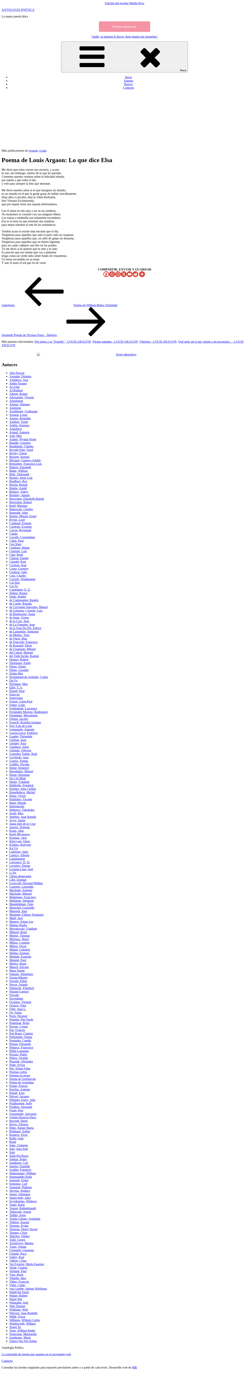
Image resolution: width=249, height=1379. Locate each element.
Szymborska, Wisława (23, 1201)
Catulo (13, 533)
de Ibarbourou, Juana (22, 614)
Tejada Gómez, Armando (24, 1218)
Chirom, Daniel (18, 558)
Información (16, 806)
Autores (128, 80)
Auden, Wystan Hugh (22, 439)
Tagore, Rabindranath (22, 1208)
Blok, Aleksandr (19, 474)
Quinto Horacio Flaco (22, 1117)
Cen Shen (15, 544)
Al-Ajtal (14, 387)
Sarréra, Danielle (19, 1166)
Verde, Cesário (18, 1267)
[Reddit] (135, 274)
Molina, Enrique (19, 953)
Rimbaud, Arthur (19, 1131)
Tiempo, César (18, 1232)
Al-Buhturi (16, 390)
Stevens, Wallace (19, 1190)
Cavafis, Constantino (22, 537)
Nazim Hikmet (18, 977)
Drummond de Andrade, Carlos (28, 677)
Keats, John (16, 830)
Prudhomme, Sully (20, 1103)
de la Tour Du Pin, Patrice (25, 628)
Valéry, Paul (16, 1257)
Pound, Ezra (17, 1093)
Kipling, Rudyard (20, 844)
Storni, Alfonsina (19, 1194)
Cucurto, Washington (22, 579)
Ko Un (13, 848)
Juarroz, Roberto (19, 827)
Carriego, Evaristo (20, 526)
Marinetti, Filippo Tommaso (26, 914)
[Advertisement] (124, 120)
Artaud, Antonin (19, 432)
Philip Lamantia (19, 1051)
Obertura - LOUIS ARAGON (158, 341)
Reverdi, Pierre (18, 1121)
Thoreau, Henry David (23, 1229)
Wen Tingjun (17, 1306)
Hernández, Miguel (21, 771)
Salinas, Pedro (18, 1159)
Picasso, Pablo (18, 1054)
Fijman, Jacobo (18, 719)
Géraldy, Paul (17, 743)
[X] (124, 274)
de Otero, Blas (18, 638)
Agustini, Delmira (20, 376)
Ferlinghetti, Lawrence (23, 708)
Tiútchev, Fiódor (19, 1236)
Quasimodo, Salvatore (23, 1114)
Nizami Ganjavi (19, 991)
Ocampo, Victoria (20, 1002)
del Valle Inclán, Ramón (24, 656)
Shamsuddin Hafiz (20, 1176)
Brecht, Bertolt (18, 484)
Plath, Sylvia (17, 1065)
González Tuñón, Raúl (23, 754)
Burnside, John (18, 512)
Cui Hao (14, 582)
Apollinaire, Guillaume (23, 411)
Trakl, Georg (17, 1239)
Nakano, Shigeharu (21, 974)
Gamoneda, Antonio (21, 729)
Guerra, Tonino (18, 761)
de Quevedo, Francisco (23, 642)
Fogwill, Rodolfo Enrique (25, 722)
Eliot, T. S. (16, 687)
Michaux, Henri (19, 939)
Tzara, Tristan (17, 1246)
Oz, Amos (15, 1012)
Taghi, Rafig (17, 1204)
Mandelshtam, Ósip (21, 904)
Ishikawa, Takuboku (21, 809)
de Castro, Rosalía (20, 603)
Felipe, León (17, 705)
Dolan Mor (16, 673)
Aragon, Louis (37, 150)
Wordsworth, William (22, 1323)
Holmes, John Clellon (22, 788)
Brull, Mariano (18, 505)
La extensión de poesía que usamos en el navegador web (36, 1354)
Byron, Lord (17, 519)
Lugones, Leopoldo (21, 886)
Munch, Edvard (19, 967)
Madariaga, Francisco (22, 897)
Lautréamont (17, 858)
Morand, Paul (17, 960)
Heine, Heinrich (19, 767)
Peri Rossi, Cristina (21, 1033)
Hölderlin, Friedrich (21, 785)
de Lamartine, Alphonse (24, 631)
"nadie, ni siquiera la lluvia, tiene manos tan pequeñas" (124, 36)
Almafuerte (16, 401)
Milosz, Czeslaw (19, 942)
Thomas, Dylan (18, 1225)
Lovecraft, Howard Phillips (26, 883)
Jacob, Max (16, 813)
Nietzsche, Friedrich (21, 988)
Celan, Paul (16, 540)
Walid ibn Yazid (19, 1292)
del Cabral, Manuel (21, 652)
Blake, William (18, 470)
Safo (12, 1152)
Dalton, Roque (18, 593)
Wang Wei (15, 1299)
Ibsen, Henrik (17, 802)
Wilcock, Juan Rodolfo (23, 1313)
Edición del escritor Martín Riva (124, 3)
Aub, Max (15, 435)
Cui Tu (13, 586)
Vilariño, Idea (17, 1278)
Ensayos (14, 694)
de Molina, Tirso (19, 635)
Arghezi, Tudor (18, 421)
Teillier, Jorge (17, 1215)
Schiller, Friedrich (20, 1169)
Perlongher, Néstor (20, 1037)
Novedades (16, 998)
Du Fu (13, 680)
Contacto (128, 87)
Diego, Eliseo (17, 666)
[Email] (129, 274)
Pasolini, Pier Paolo (21, 1019)
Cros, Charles (17, 575)
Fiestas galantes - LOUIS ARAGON (115, 341)
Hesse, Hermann (19, 774)
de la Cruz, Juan (19, 621)
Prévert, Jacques (19, 1096)
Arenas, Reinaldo (20, 418)
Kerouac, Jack (18, 837)
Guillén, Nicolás (19, 764)
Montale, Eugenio (20, 956)
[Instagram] (118, 274)
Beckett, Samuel (19, 456)
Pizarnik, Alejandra (21, 1061)
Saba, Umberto (18, 1145)
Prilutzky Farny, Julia (22, 1100)
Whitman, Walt (18, 1309)
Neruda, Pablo (18, 981)
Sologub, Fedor (18, 1180)
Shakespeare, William (22, 1173)
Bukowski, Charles (21, 509)
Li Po (12, 872)
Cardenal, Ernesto (20, 523)
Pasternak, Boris (19, 1023)
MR (134, 1367)
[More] (142, 274)
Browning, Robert (20, 502)
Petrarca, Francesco (21, 1047)
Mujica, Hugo (17, 963)
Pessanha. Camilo (20, 1040)
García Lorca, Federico (23, 733)
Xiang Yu (15, 1327)
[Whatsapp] (112, 274)
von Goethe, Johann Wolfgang (28, 1288)
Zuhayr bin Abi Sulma (23, 1341)
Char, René (16, 554)
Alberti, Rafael (18, 394)
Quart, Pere (16, 1110)
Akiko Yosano (18, 383)
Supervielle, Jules (20, 1197)
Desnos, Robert (18, 659)
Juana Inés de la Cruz (22, 823)
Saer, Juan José (18, 1148)
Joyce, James (17, 820)
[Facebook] (106, 274)
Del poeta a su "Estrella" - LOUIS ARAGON (63, 341)
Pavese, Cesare (18, 1026)
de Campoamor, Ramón (24, 600)
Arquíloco (15, 428)
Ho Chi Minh (17, 778)
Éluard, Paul (17, 691)
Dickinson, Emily (20, 663)
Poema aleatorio (124, 27)
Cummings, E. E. (20, 589)
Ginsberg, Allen (19, 747)
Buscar (128, 84)
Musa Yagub (17, 970)
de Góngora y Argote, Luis (25, 610)
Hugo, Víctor (17, 795)
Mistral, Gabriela (19, 949)
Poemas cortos (18, 1072)
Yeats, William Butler (22, 1330)
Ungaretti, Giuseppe (21, 1250)
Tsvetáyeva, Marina (21, 1243)
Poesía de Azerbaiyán (22, 1079)
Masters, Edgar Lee (21, 921)
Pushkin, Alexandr (20, 1107)
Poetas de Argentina (21, 1082)
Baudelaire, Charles (21, 446)
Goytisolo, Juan (19, 757)
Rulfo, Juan (16, 1138)
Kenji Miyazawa (19, 834)
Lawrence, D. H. (19, 862)
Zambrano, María (20, 1337)
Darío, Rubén (17, 596)
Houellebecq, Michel (22, 792)
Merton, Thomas (19, 935)
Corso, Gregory (19, 568)
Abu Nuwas (16, 373)
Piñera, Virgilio (18, 1058)
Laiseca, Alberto (19, 855)
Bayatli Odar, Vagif (21, 449)
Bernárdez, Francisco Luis (25, 463)
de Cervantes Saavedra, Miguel (28, 607)
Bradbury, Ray (18, 481)
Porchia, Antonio (19, 1089)
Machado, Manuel (20, 893)
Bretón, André (18, 488)
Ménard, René (18, 932)
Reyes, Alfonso (18, 1124)
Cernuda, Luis (18, 551)
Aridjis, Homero (19, 425)
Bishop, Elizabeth (20, 467)
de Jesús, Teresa (19, 617)
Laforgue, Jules (18, 851)
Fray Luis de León (20, 726)
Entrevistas (16, 698)
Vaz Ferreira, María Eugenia (26, 1264)
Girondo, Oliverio (20, 750)
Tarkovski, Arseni (20, 1211)
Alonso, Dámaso (19, 404)
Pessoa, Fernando (20, 1044)
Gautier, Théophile (20, 736)
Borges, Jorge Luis (20, 477)
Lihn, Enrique (17, 879)
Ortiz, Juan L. (17, 1009)
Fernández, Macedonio (23, 715)
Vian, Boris (16, 1274)
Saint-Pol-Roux (18, 1155)
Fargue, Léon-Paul (20, 701)
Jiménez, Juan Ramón (22, 816)
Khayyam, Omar (19, 841)
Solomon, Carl (18, 1183)
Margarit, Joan (18, 911)
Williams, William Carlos (24, 1320)
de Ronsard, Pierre (20, 645)
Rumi (12, 1141)
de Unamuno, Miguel (22, 649)
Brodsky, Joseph (19, 495)
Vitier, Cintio (17, 1285)
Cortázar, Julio (18, 572)
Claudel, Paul (17, 561)
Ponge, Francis (18, 1086)
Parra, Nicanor (18, 1016)
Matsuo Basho (18, 925)
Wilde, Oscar (17, 1316)
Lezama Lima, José (21, 869)
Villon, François (19, 1281)
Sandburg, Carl (18, 1162)
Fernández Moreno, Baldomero (28, 712)
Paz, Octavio (17, 1030)
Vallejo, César (17, 1260)
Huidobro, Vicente (20, 799)
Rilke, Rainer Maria (21, 1127)
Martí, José (16, 918)
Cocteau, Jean (17, 565)
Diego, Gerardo (19, 670)
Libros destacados (20, 876)
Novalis (14, 995)
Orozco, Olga (17, 1005)
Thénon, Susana (19, 1222)
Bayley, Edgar (18, 453)
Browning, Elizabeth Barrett (26, 498)
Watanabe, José (18, 1302)
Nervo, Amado (18, 984)
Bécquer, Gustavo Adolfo (25, 460)
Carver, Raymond (20, 530)
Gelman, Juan (17, 740)
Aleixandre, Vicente (21, 397)
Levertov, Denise (19, 865)
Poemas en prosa (19, 1075)
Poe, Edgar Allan (19, 1068)
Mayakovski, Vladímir (23, 928)
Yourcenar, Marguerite (23, 1334)
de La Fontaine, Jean (22, 624)
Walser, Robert (18, 1295)
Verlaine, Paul (17, 1271)
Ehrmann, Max (18, 684)
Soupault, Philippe (20, 1187)
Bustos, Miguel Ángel (22, 516)
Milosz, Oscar (17, 946)
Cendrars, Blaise (19, 547)
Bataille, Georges (20, 442)
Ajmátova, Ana (18, 380)
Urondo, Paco (17, 1253)
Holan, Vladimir (19, 781)
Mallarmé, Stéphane (21, 900)
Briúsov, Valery (18, 491)
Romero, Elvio (18, 1134)
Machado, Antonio (20, 890)
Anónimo (15, 408)
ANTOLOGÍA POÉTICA (18, 9)
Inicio (128, 77)
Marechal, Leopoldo (21, 907)
